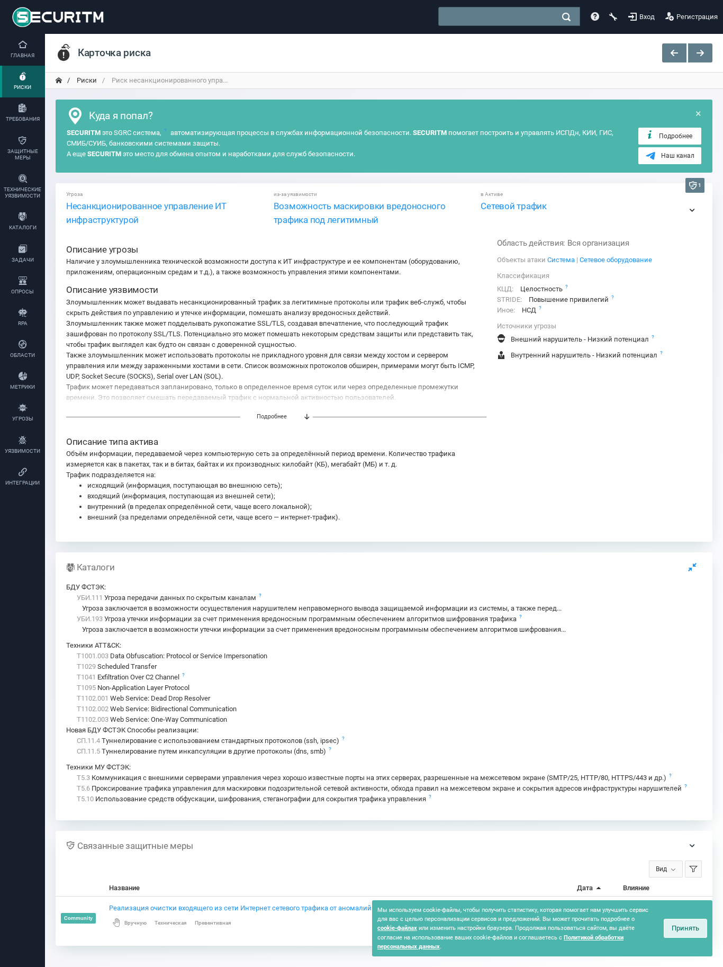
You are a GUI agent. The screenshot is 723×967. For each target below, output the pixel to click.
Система (561, 260)
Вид (661, 869)
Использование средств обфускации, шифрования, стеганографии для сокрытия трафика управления (252, 799)
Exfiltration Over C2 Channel (129, 677)
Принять (685, 928)
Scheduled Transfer (117, 666)
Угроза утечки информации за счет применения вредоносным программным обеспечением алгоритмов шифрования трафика (297, 619)
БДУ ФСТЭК (85, 587)
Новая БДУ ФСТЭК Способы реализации (131, 730)
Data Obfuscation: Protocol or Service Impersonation (172, 656)
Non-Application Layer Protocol (133, 688)
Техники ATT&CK (93, 645)
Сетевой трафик (513, 206)
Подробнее (675, 136)
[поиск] (566, 17)
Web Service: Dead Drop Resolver (143, 698)
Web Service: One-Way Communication (152, 719)
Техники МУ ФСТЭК (97, 767)
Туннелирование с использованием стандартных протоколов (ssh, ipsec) (209, 741)
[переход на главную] (59, 80)
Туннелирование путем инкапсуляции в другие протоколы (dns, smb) (202, 751)
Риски (86, 80)
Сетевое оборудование (616, 260)
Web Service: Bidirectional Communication (157, 709)
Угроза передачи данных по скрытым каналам (167, 598)
